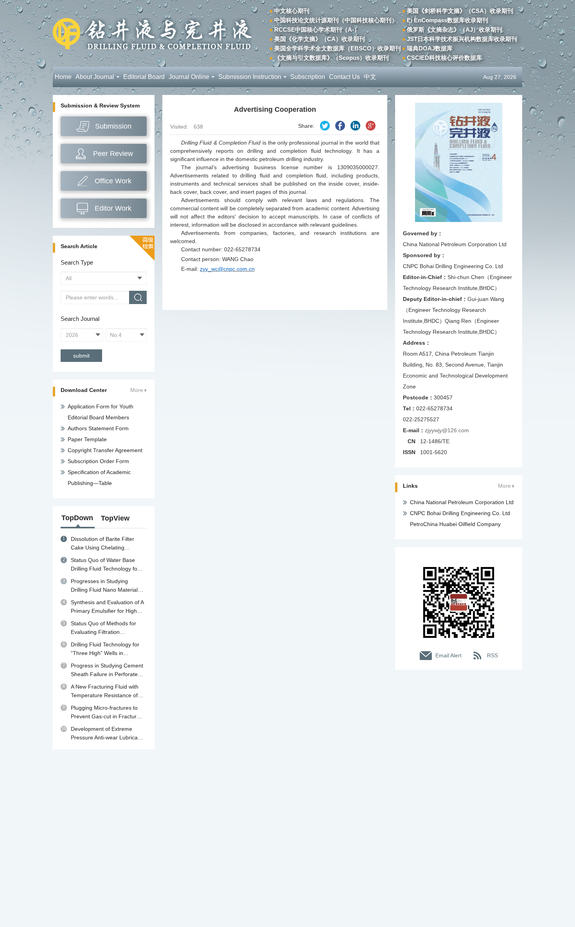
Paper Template (87, 439)
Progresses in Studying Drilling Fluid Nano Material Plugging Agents (104, 586)
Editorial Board (144, 76)
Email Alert (448, 655)
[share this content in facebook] (340, 126)
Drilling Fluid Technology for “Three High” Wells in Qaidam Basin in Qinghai (105, 649)
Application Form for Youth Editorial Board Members (100, 412)
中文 (370, 76)
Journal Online (189, 76)
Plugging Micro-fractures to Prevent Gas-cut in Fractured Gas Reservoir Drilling (107, 713)
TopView (115, 518)
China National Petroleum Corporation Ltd (462, 502)
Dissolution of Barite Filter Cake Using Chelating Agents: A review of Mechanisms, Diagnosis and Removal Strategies (105, 544)
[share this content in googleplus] (371, 126)
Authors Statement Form (98, 428)
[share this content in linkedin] (355, 126)
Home (63, 76)
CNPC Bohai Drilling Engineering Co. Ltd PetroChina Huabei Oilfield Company (460, 518)
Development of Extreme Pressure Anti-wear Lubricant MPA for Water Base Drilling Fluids (106, 734)
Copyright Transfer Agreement (105, 450)
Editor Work (113, 208)
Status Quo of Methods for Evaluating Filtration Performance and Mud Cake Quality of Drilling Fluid (106, 628)
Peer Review (113, 153)
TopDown (77, 518)
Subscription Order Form (98, 461)
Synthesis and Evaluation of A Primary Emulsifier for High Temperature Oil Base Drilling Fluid (107, 607)
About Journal (94, 76)
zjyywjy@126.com (447, 430)
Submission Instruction (249, 76)
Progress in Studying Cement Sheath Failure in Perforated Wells (107, 670)
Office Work (113, 181)
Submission (113, 126)
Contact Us (344, 76)
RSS (492, 655)
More (136, 390)
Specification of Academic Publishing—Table (99, 477)
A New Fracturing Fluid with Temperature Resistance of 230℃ (104, 692)
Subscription (307, 76)
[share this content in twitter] (325, 126)
